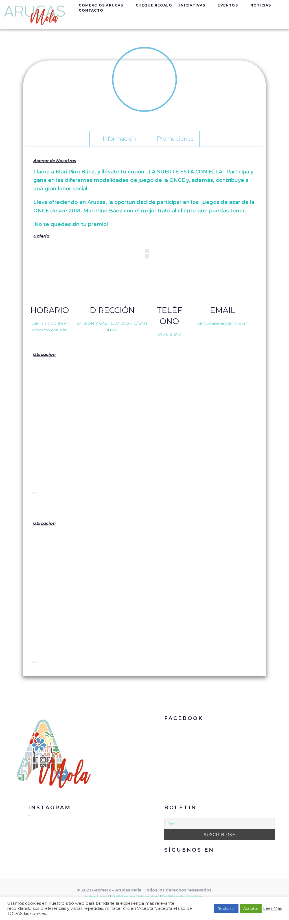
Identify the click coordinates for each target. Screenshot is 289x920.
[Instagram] (226, 860)
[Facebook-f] (213, 860)
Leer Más (272, 908)
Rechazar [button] (226, 908)
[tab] (115, 138)
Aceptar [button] (250, 908)
